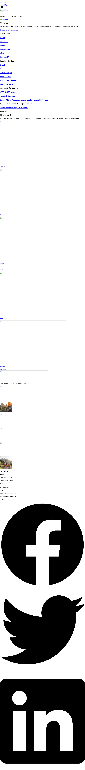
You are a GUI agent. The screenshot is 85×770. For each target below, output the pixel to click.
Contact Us (4, 57)
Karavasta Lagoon (8, 80)
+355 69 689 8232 (7, 92)
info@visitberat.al (7, 96)
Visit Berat (3, 2)
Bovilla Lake (5, 76)
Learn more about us (9, 30)
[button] (42, 7)
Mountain (2, 366)
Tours (2, 45)
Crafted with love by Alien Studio (14, 108)
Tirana (3, 69)
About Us (4, 41)
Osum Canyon (6, 73)
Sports (1, 269)
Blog (2, 53)
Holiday (2, 263)
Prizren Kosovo (6, 84)
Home (2, 38)
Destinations (5, 49)
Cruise (1, 318)
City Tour (2, 166)
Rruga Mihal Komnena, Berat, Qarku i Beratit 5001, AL (24, 100)
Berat (2, 65)
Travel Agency (3, 214)
